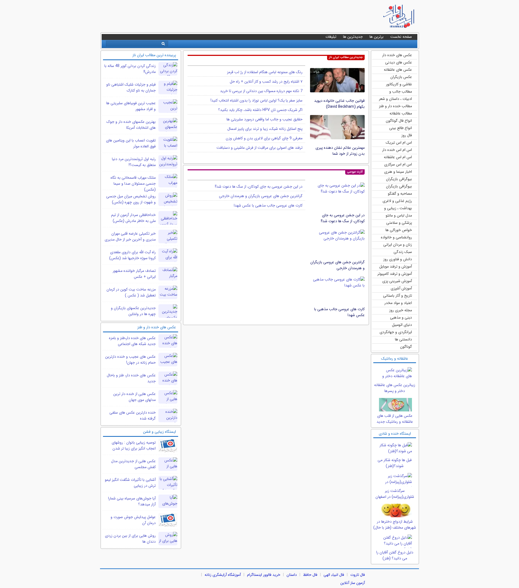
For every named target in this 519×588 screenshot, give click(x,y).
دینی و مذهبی (401, 317)
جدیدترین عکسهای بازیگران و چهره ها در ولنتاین (133, 311)
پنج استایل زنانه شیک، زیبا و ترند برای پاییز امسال (264, 129)
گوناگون (406, 347)
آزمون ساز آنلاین (352, 583)
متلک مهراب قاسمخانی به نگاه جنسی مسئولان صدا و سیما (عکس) (133, 183)
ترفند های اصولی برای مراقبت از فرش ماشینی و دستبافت (259, 148)
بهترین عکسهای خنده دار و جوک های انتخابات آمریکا (131, 125)
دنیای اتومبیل (402, 325)
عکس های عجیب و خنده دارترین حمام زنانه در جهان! (130, 360)
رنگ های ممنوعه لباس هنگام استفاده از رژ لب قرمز (264, 72)
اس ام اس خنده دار (397, 150)
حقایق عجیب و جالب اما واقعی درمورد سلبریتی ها (264, 119)
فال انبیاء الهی (334, 575)
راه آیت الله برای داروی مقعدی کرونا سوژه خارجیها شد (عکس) (132, 255)
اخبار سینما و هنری (398, 172)
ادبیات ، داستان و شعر (395, 99)
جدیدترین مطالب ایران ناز (346, 57)
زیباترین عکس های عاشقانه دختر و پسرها (394, 388)
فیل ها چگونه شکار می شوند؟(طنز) (395, 463)
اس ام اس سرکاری (398, 164)
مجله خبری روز (400, 310)
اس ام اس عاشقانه (398, 157)
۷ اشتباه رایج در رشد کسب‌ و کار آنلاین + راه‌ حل (266, 82)
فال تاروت (357, 575)
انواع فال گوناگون (399, 121)
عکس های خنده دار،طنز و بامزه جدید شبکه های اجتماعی (132, 341)
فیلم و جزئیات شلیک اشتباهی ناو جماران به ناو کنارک (131, 87)
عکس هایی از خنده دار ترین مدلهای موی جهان (134, 397)
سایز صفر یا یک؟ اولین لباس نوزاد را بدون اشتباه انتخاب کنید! (256, 100)
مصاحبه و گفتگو (400, 194)
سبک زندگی (403, 252)
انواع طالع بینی (400, 128)
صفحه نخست (401, 37)
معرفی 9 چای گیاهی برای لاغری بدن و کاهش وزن (264, 138)
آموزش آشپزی (401, 288)
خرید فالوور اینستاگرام (263, 575)
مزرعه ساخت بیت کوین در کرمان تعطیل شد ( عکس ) (131, 292)
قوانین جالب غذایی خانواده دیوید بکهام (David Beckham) (339, 104)
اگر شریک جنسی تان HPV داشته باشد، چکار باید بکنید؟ (260, 110)
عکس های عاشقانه (398, 70)
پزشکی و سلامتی (399, 223)
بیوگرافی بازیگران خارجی (399, 179)
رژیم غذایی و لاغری (397, 201)
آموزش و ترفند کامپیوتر (394, 274)
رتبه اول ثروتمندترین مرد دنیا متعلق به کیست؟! (134, 162)
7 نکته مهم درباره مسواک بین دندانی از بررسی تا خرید (261, 91)
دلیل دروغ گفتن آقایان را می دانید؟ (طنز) (394, 555)
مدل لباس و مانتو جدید (399, 215)
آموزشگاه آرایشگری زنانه (223, 575)
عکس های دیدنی (398, 62)
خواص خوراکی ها (398, 230)
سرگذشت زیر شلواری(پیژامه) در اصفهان (394, 494)
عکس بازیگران (401, 77)
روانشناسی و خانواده (396, 237)
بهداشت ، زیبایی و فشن (398, 208)
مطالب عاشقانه (401, 113)
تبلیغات (330, 37)
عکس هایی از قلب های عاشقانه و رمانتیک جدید (395, 419)
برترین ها (377, 37)
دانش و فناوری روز (397, 259)
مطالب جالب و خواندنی (400, 92)
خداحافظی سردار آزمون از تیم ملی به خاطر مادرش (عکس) (133, 218)
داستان (292, 575)
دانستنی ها (403, 339)
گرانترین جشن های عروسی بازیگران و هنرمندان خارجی (337, 265)
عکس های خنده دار (397, 55)
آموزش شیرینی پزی (397, 281)
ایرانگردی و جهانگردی (396, 332)
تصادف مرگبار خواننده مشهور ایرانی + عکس (134, 274)
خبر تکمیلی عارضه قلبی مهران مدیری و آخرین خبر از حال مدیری (130, 236)
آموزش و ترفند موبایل (395, 266)
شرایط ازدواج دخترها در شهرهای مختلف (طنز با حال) (394, 524)
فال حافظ (310, 575)
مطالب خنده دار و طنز (395, 106)
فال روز (406, 135)
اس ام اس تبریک (399, 143)
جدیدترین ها (353, 37)
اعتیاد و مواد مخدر (398, 303)
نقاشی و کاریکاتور (399, 84)
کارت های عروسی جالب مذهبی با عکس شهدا (268, 205)
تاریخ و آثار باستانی (397, 296)
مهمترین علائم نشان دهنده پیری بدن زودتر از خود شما (340, 151)
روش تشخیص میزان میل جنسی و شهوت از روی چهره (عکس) (131, 199)
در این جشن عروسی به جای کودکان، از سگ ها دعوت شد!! (343, 218)
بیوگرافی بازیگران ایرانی (399, 186)
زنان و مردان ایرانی (397, 245)
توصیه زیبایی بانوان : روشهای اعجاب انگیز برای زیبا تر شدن (134, 445)
